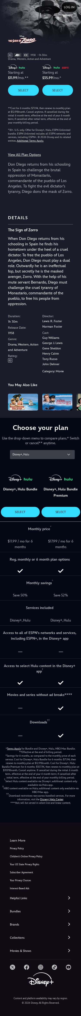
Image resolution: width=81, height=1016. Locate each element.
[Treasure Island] (23, 402)
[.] (12, 967)
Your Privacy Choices (20, 880)
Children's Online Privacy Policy (26, 856)
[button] (40, 898)
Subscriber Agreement (21, 872)
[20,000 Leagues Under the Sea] (57, 402)
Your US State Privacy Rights (24, 864)
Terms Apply (14, 748)
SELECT (23, 90)
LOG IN (69, 7)
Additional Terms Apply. (30, 140)
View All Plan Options (24, 155)
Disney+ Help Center (51, 799)
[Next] (73, 401)
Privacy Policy (17, 848)
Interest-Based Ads (19, 888)
